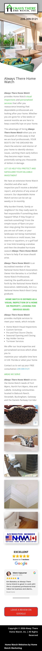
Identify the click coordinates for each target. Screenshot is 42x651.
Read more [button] (10, 592)
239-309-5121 (23, 369)
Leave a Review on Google (21, 611)
